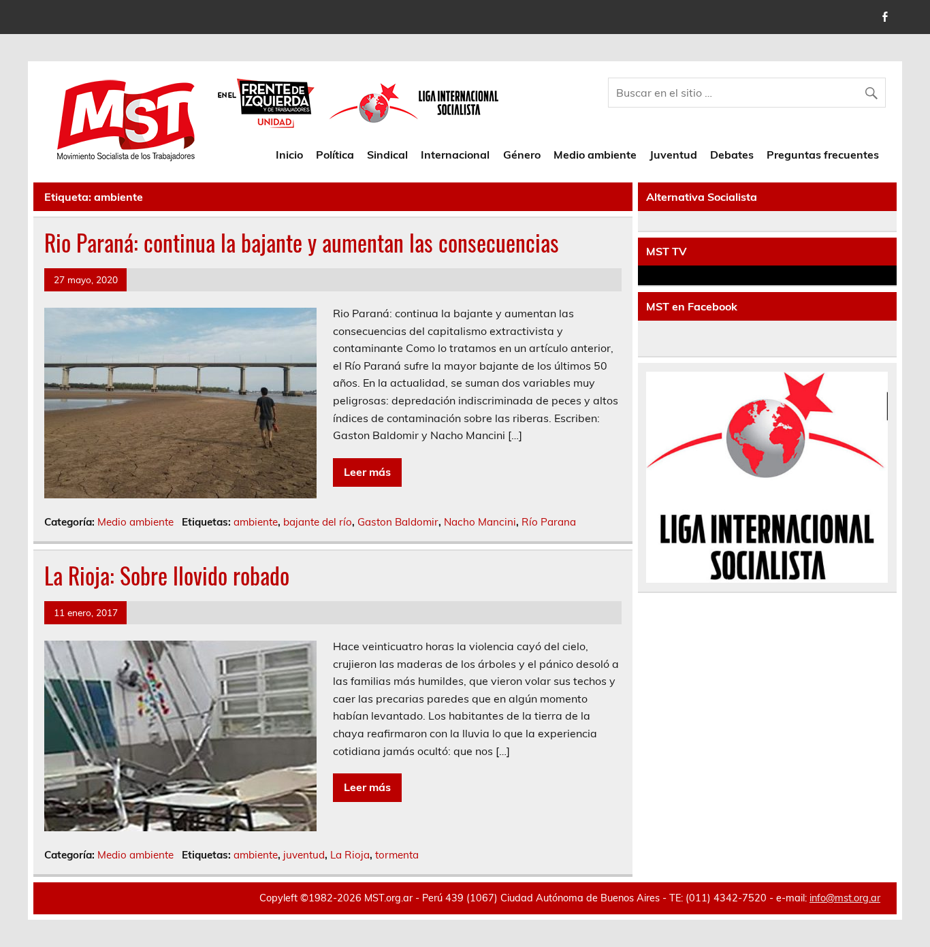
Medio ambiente (595, 154)
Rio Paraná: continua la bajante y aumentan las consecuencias (301, 242)
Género (522, 154)
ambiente (256, 521)
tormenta (397, 854)
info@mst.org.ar (844, 898)
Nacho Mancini (480, 521)
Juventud (673, 154)
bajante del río (317, 521)
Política (335, 154)
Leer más (367, 472)
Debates (732, 154)
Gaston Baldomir (397, 521)
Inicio (289, 154)
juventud (304, 854)
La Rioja (350, 854)
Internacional (455, 154)
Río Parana (549, 521)
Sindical (387, 154)
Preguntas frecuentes (823, 154)
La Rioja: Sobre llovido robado (166, 575)
